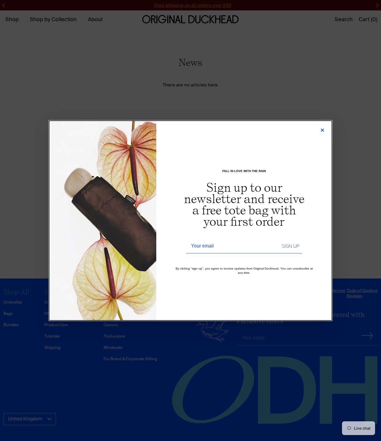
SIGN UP (290, 246)
